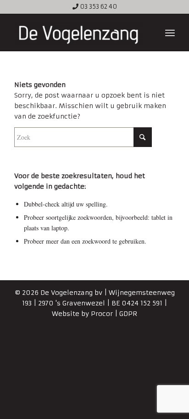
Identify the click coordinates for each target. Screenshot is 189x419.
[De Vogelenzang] (78, 32)
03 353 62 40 (98, 7)
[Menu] (170, 33)
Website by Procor (82, 314)
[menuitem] (170, 33)
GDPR (128, 314)
